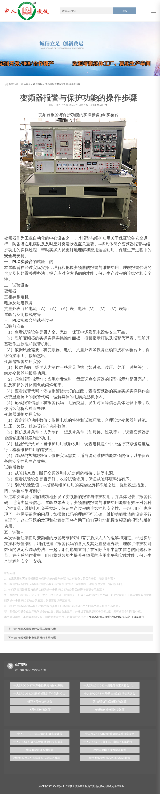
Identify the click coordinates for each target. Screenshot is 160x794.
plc (103, 114)
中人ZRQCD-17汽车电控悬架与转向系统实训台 (41, 685)
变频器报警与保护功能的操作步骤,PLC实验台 (116, 617)
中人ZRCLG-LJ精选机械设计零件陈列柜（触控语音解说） (41, 693)
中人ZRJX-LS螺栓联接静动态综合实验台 (109, 733)
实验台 (112, 114)
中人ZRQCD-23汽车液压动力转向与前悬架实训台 (41, 741)
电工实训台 (93, 786)
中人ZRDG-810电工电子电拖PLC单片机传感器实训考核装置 (112, 741)
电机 (24, 297)
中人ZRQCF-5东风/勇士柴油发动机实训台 (109, 693)
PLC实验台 (22, 261)
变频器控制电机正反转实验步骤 (36, 637)
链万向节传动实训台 (40, 701)
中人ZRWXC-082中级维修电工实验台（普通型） (112, 685)
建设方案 (38, 84)
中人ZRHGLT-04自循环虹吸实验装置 (39, 733)
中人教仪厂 (102, 105)
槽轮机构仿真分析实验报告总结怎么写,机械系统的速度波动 (41, 758)
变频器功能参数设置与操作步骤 (36, 628)
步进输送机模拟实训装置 (110, 709)
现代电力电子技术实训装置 (109, 749)
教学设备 (26, 84)
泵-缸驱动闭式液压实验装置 (110, 701)
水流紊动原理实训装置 (39, 749)
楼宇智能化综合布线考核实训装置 (109, 758)
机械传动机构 (107, 786)
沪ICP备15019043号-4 (50, 786)
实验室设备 (81, 786)
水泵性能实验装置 (40, 709)
